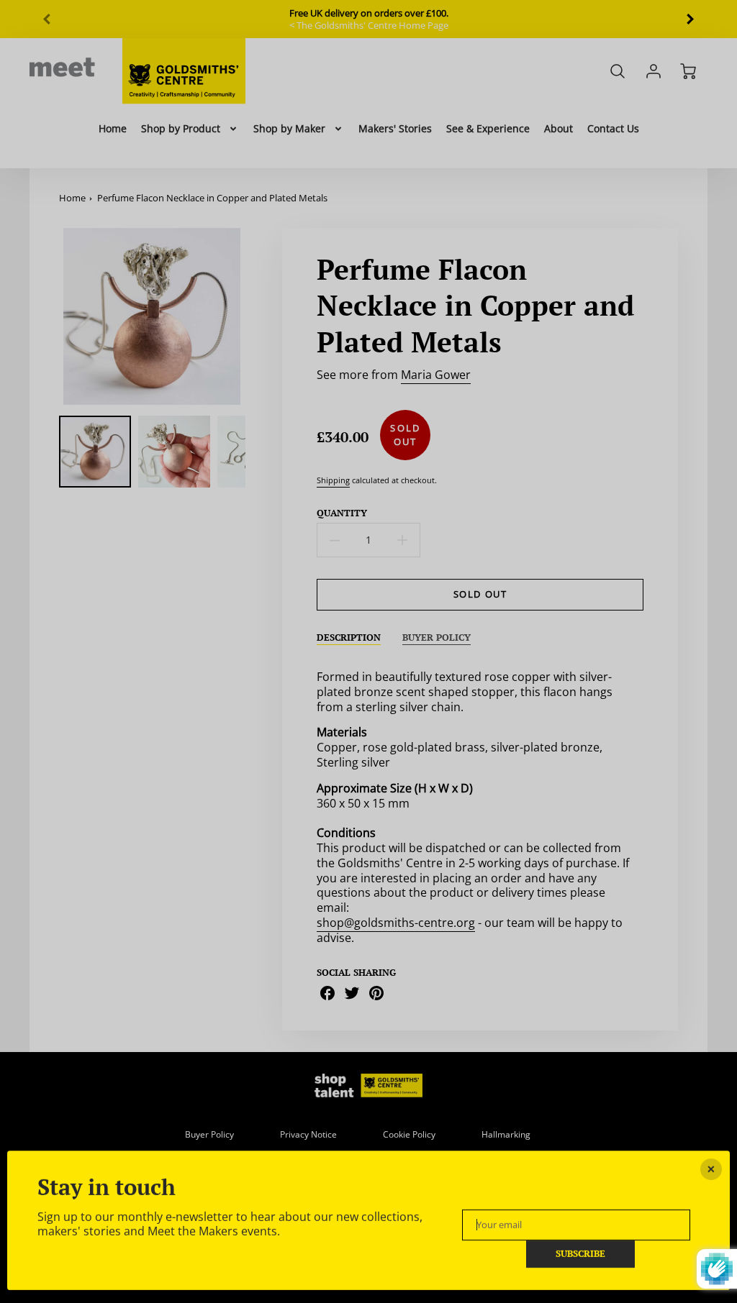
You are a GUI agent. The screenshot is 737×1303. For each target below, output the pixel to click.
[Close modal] (711, 1169)
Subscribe (580, 1254)
